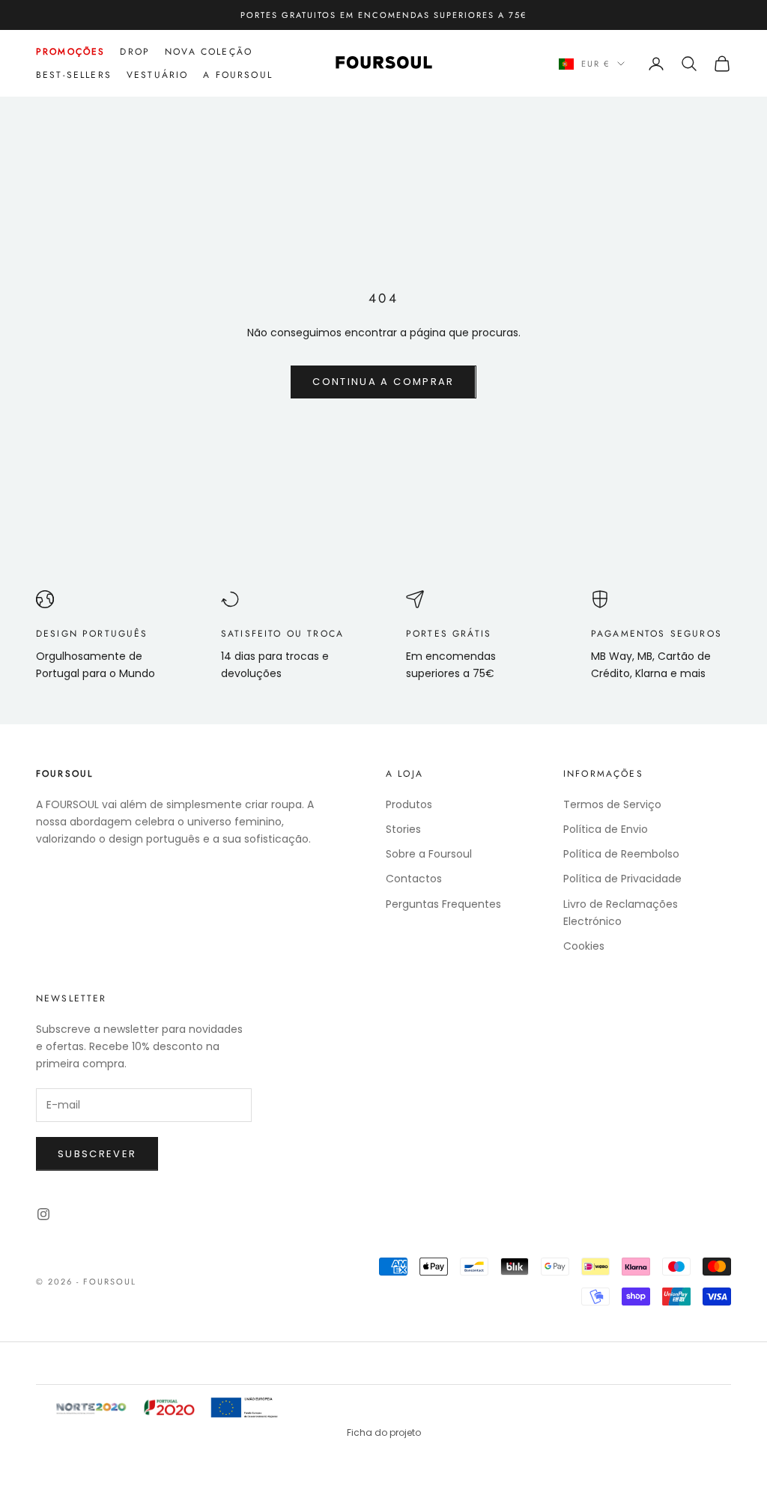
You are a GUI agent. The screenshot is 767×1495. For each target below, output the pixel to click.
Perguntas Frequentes (443, 904)
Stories (403, 829)
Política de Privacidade (622, 878)
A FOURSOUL (238, 75)
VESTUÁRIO (157, 75)
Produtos (409, 804)
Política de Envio (605, 829)
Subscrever (97, 1154)
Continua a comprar (383, 381)
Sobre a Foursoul (429, 853)
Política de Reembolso (621, 853)
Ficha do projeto (384, 1432)
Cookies (583, 945)
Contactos (414, 878)
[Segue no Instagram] (43, 1214)
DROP (135, 51)
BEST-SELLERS (74, 75)
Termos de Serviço (612, 804)
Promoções (70, 51)
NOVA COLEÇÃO (208, 51)
